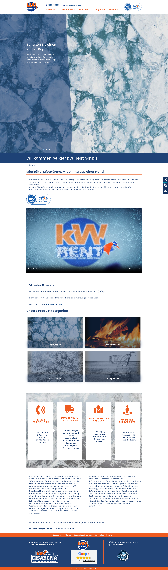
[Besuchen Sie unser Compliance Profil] (133, 7)
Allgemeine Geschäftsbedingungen (78, 535)
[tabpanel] (84, 83)
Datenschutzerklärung (103, 535)
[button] (84, 557)
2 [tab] (46, 149)
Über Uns (113, 9)
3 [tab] (49, 149)
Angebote (100, 9)
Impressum (57, 535)
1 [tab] (43, 149)
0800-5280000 (53, 5)
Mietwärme (67, 9)
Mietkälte (50, 9)
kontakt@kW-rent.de (73, 5)
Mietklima (84, 9)
